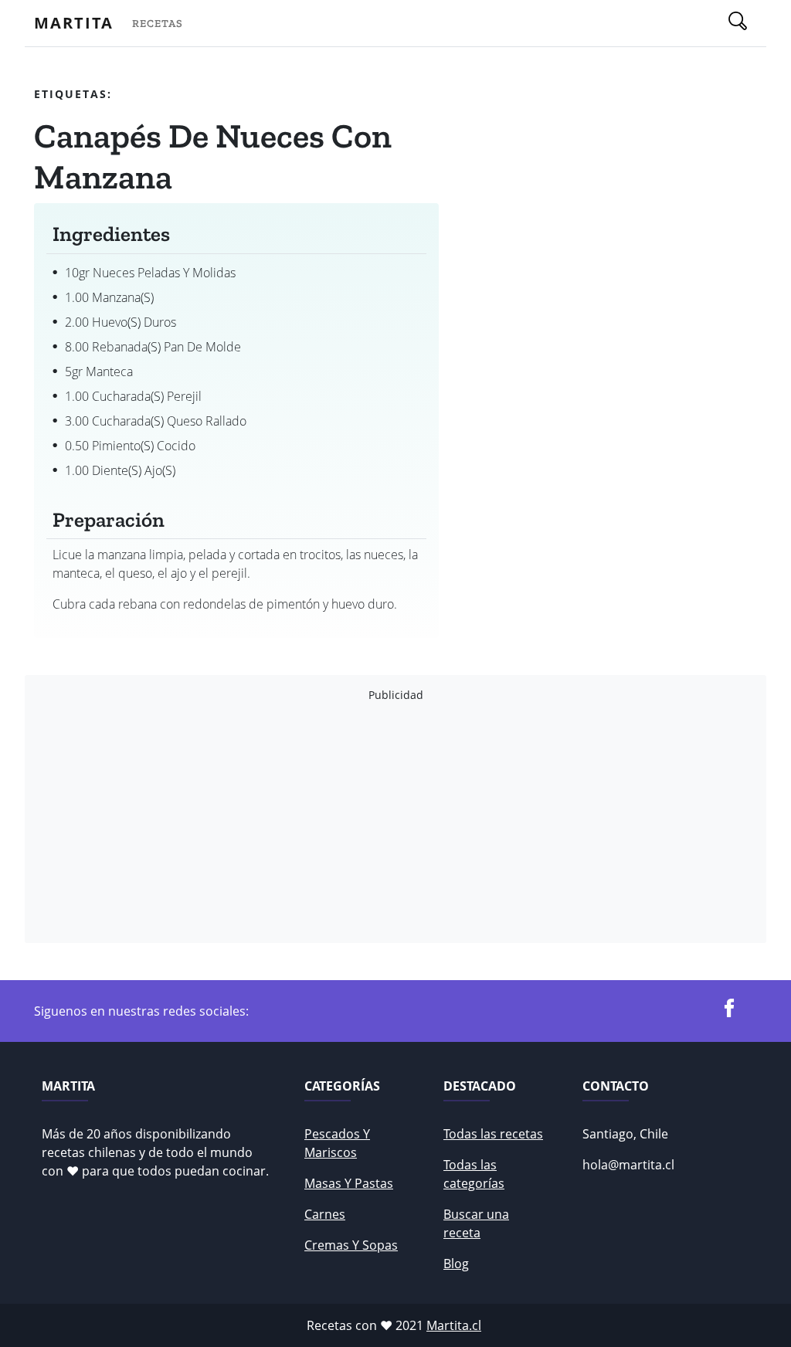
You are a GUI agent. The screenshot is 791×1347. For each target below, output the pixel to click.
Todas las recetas (493, 1133)
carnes (324, 1214)
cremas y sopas (351, 1245)
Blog (456, 1263)
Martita (74, 22)
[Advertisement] (395, 822)
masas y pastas (348, 1183)
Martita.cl (453, 1325)
